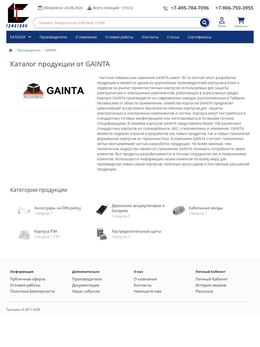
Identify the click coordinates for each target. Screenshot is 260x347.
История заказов (211, 285)
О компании (86, 37)
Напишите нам (147, 291)
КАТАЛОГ (18, 37)
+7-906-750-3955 (234, 8)
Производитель (29, 50)
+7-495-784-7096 (190, 8)
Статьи (173, 37)
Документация (85, 285)
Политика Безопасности (32, 291)
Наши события (86, 291)
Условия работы (119, 37)
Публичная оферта (27, 278)
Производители (53, 37)
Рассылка (204, 291)
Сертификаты (200, 37)
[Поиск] (204, 22)
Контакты (150, 37)
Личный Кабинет (212, 278)
